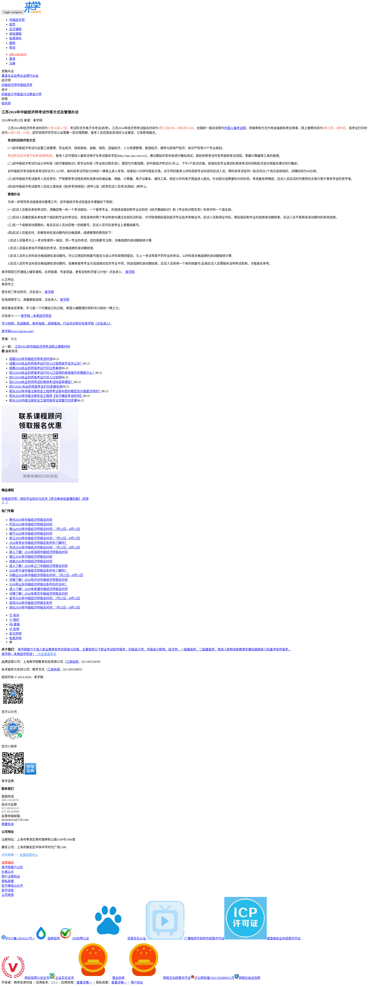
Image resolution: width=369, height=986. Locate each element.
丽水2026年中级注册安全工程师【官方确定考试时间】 (46, 395)
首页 (12, 24)
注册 (12, 63)
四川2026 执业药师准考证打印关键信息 (35, 386)
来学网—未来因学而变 (36, 315)
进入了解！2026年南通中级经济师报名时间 (38, 589)
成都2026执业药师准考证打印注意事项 (35, 368)
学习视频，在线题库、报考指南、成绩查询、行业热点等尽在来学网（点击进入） (57, 323)
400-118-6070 (17, 54)
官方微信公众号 (12, 885)
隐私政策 (8, 881)
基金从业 (8, 75)
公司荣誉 (8, 895)
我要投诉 (8, 824)
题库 (12, 43)
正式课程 (15, 29)
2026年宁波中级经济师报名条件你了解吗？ (38, 570)
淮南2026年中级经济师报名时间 (30, 561)
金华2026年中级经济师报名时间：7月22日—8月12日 (44, 598)
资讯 (12, 47)
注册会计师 (34, 94)
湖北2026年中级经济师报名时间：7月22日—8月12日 (44, 607)
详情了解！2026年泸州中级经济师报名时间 (38, 579)
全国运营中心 (29, 855)
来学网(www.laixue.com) (17, 331)
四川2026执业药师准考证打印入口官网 (35, 377)
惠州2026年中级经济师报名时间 (30, 519)
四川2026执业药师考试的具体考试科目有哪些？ (41, 382)
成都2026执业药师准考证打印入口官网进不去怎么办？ (46, 363)
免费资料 (15, 38)
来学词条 (8, 890)
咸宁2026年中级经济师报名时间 (30, 533)
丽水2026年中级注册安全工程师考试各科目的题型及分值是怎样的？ (55, 391)
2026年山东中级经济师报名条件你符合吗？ (38, 584)
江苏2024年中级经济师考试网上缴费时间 (42, 346)
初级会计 (8, 94)
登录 (12, 58)
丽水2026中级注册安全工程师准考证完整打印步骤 (43, 400)
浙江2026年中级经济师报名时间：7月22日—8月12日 (44, 538)
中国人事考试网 (235, 128)
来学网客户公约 (12, 867)
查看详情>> (84, 982)
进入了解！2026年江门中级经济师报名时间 (38, 566)
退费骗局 (8, 862)
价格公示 (8, 871)
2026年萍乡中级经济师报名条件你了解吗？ (38, 542)
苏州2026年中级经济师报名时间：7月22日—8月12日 (44, 547)
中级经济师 (17, 20)
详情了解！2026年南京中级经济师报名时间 (38, 593)
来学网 (130, 272)
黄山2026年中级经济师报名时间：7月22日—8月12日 (44, 529)
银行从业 (32, 75)
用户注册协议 (11, 876)
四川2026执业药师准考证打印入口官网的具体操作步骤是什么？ (52, 372)
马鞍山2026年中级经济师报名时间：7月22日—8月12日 (46, 575)
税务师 (6, 103)
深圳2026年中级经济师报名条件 (30, 602)
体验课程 (15, 33)
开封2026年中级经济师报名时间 (30, 524)
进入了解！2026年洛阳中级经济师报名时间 (38, 552)
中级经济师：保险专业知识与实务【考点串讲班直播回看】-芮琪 (45, 498)
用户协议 (137, 982)
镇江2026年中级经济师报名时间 (30, 556)
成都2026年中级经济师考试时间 (30, 359)
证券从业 (20, 75)
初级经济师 (9, 85)
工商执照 (72, 661)
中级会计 (20, 94)
